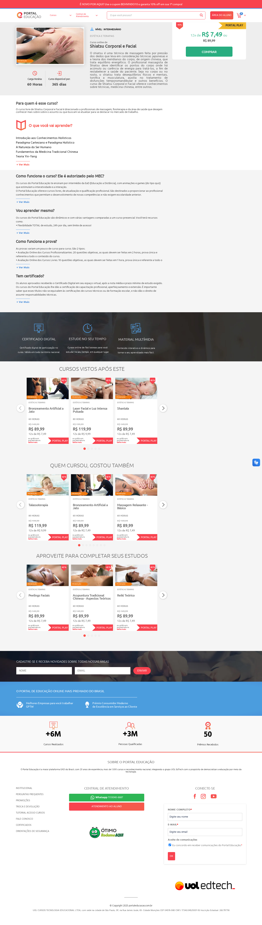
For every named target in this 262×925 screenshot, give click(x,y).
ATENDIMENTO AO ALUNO (106, 806)
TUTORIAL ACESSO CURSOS (30, 813)
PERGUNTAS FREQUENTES (30, 794)
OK (171, 856)
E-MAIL (173, 825)
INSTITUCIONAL (24, 788)
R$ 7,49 (212, 34)
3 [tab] (92, 449)
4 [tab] (95, 449)
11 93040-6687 (109, 797)
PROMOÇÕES (23, 801)
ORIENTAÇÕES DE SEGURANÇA (32, 831)
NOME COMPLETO (180, 810)
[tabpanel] (48, 411)
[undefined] (50, 46)
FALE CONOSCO (24, 819)
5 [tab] (99, 449)
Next (163, 408)
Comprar (209, 52)
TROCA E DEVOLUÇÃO (28, 807)
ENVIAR (142, 670)
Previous (20, 408)
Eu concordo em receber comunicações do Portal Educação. (207, 845)
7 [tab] (101, 545)
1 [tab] (84, 449)
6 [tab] (97, 545)
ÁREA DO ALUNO (222, 15)
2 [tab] (88, 449)
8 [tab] (104, 545)
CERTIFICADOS (23, 825)
